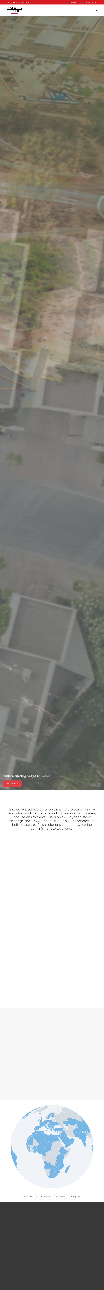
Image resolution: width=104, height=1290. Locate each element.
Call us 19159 (12, 2)
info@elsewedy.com (27, 2)
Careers (80, 2)
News (88, 2)
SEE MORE (10, 784)
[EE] (14, 10)
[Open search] (96, 10)
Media (94, 2)
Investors (72, 2)
